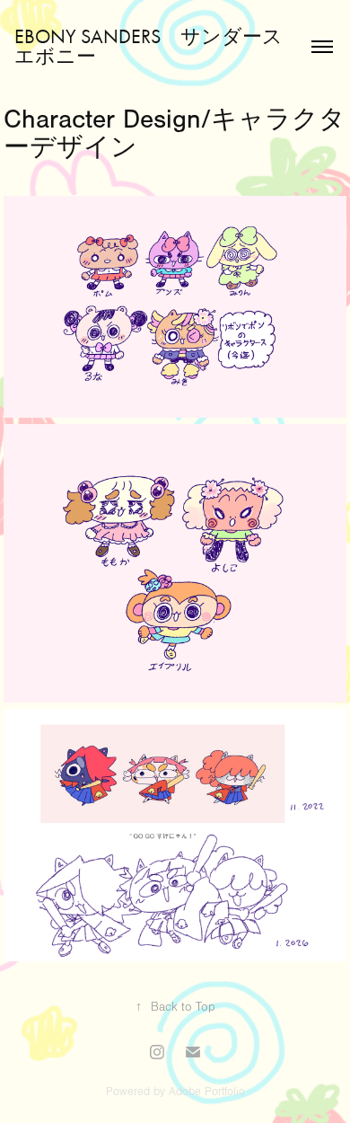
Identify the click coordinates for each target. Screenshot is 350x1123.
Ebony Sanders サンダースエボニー (148, 46)
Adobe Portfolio (207, 1091)
